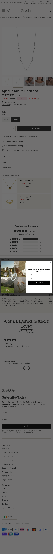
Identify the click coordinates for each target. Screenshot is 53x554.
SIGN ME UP (39, 283)
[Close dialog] (50, 263)
